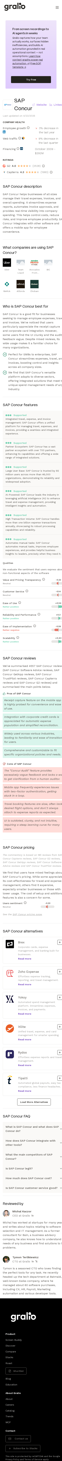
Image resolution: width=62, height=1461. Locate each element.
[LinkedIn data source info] (4, 131)
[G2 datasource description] (43, 166)
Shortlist (18, 1371)
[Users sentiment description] (25, 902)
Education (11, 1384)
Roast (9, 1363)
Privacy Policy (12, 1459)
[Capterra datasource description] (51, 172)
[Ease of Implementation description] (34, 626)
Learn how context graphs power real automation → (27, 60)
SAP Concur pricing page (27, 914)
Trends (9, 1416)
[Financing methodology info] (18, 148)
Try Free (31, 79)
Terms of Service (33, 1459)
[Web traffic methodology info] (19, 138)
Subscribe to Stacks (25, 1448)
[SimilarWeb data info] (23, 138)
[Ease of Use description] (19, 602)
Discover (10, 1345)
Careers (10, 1404)
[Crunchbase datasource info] (21, 148)
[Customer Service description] (26, 591)
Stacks (9, 1357)
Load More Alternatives (34, 1102)
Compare (11, 1351)
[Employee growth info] (28, 127)
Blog (8, 1378)
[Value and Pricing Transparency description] (43, 579)
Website (41, 104)
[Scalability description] (17, 637)
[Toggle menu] (57, 7)
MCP (8, 1422)
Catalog (10, 1410)
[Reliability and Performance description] (39, 614)
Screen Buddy (14, 1339)
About (9, 1399)
